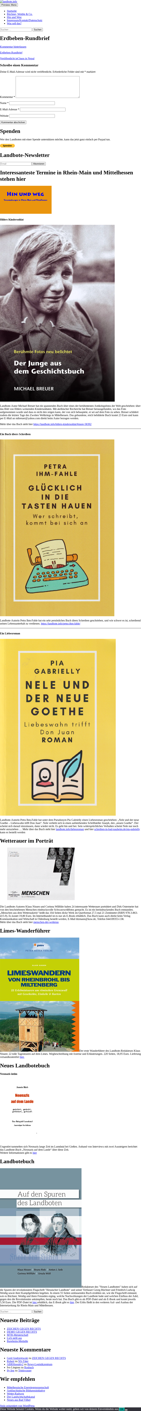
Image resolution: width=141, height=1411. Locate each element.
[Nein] (126, 1409)
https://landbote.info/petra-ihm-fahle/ (60, 623)
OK (121, 1409)
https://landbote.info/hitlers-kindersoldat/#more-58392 (62, 424)
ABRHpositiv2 (15, 1364)
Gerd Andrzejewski (17, 1358)
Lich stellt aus (14, 1338)
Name (4, 103)
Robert (10, 1361)
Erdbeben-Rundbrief (11, 52)
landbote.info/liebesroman (70, 829)
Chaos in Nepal (17, 58)
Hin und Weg (14, 17)
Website (4, 115)
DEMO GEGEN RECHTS (22, 1331)
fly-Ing (10, 1370)
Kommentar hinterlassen (13, 46)
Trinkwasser (24, 1370)
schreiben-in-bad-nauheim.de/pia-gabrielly (117, 829)
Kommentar (7, 96)
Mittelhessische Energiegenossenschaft (28, 1387)
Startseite (12, 10)
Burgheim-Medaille (17, 1341)
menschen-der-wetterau (46, 922)
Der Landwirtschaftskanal (21, 1396)
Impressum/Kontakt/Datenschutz (24, 20)
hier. (22, 1056)
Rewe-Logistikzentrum (39, 1364)
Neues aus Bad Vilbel (18, 1399)
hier (35, 1152)
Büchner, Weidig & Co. (19, 14)
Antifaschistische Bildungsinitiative (26, 1390)
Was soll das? (14, 23)
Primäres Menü (9, 5)
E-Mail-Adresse (9, 109)
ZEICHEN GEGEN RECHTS (24, 1328)
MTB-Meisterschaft (17, 1334)
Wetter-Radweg (15, 1393)
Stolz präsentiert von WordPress (17, 1405)
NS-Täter (23, 1361)
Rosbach (29, 1367)
